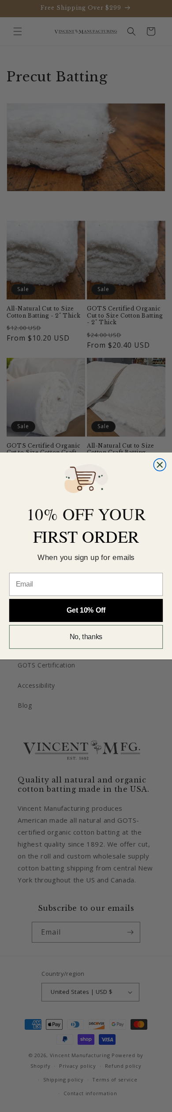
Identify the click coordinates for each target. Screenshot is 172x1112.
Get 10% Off (86, 610)
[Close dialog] (159, 465)
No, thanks (86, 636)
